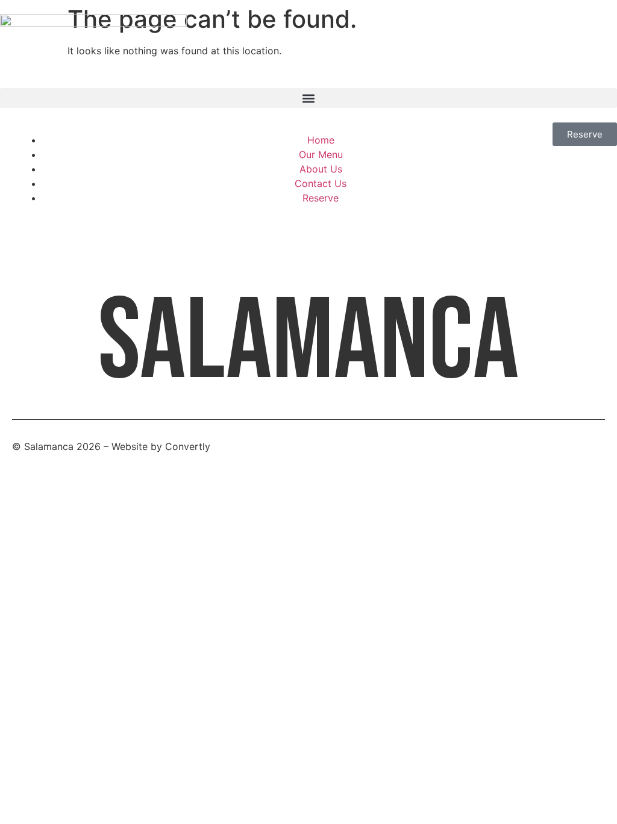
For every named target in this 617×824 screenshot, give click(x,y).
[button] (308, 98)
